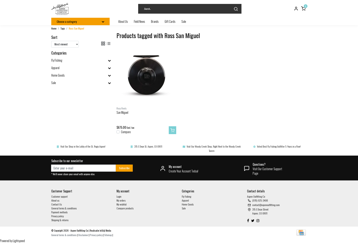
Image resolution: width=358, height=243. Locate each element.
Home (53, 28)
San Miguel (122, 112)
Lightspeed (19, 241)
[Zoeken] (235, 8)
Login (119, 196)
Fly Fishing (186, 196)
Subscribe (124, 168)
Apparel (185, 200)
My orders (121, 200)
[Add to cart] (172, 130)
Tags (62, 28)
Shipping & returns (59, 220)
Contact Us (56, 204)
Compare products (125, 208)
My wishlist (122, 204)
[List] (108, 43)
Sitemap (108, 235)
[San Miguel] (146, 75)
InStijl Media (105, 230)
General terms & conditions (64, 208)
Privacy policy (57, 216)
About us (55, 200)
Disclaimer (83, 235)
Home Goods (188, 204)
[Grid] (103, 43)
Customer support (59, 196)
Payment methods (59, 212)
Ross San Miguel (76, 28)
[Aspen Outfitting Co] (60, 9)
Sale (184, 208)
